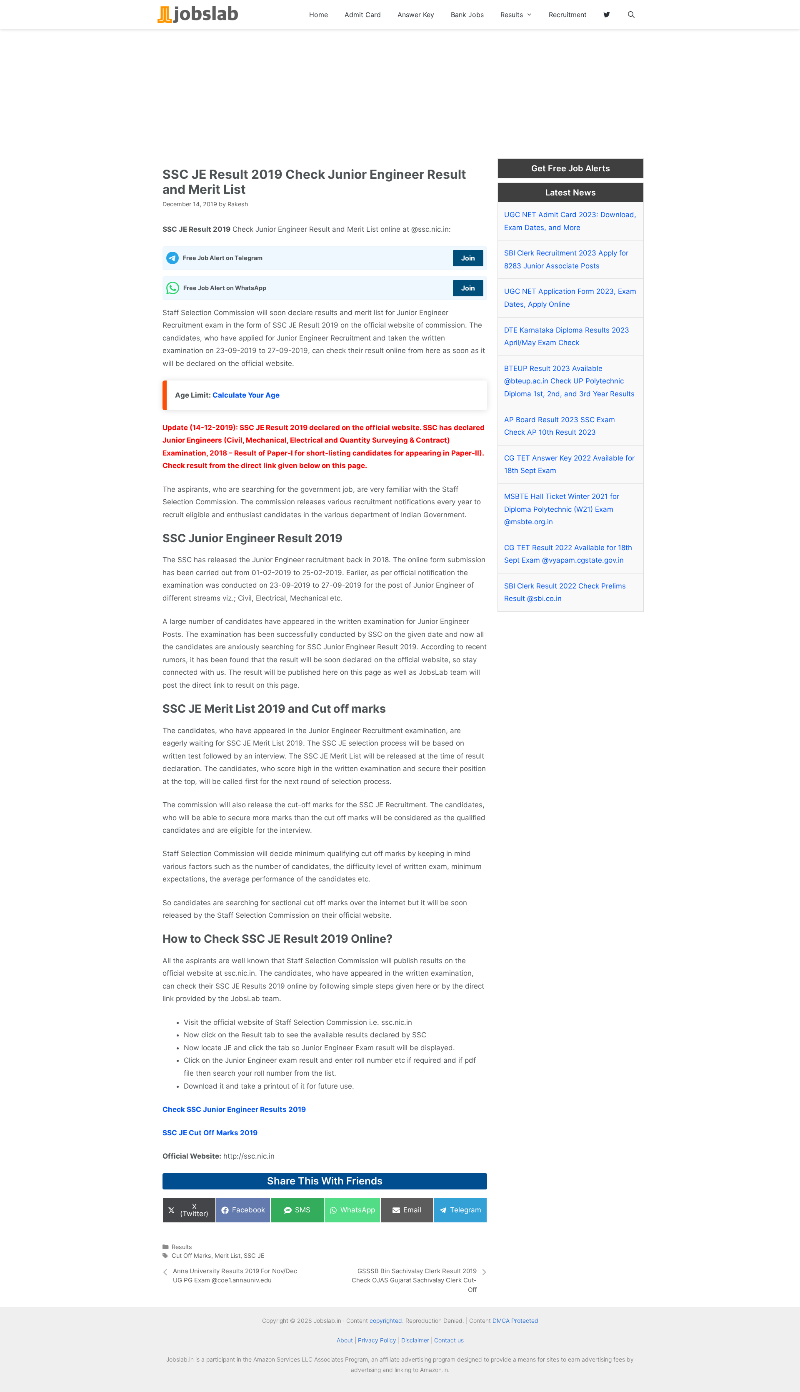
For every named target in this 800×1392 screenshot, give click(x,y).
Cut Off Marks (191, 1255)
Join (468, 258)
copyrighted (386, 1320)
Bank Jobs (467, 14)
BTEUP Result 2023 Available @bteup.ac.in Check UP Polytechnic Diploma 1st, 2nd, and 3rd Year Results (569, 381)
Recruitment (568, 14)
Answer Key (416, 14)
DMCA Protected (515, 1320)
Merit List (227, 1255)
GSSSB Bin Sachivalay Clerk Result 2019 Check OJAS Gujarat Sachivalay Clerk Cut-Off (414, 1280)
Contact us (449, 1340)
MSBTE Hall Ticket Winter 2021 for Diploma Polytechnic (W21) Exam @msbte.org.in (561, 509)
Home (318, 14)
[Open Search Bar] (631, 14)
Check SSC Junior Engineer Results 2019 (234, 1109)
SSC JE (254, 1255)
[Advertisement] (400, 91)
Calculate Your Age (246, 395)
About (345, 1340)
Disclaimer (415, 1340)
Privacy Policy (377, 1340)
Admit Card (363, 14)
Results (511, 14)
